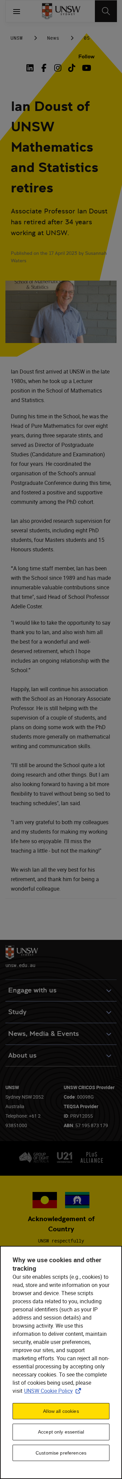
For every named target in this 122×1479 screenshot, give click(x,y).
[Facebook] (44, 67)
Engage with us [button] (32, 990)
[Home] (61, 11)
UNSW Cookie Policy (54, 1391)
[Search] (106, 11)
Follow (86, 56)
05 (87, 38)
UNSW (17, 38)
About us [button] (22, 1055)
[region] (61, 1362)
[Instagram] (58, 67)
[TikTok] (71, 67)
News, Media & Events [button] (43, 1034)
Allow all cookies (61, 1411)
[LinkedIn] (31, 67)
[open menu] (16, 11)
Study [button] (17, 1012)
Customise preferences (61, 1453)
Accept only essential (61, 1432)
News (53, 38)
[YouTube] (85, 67)
